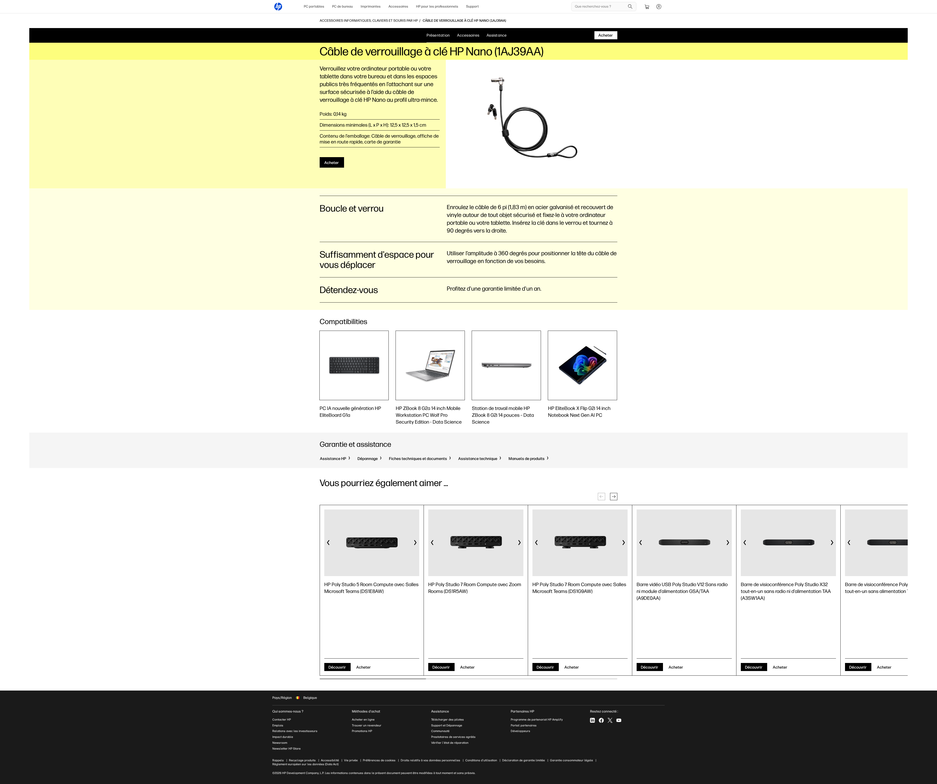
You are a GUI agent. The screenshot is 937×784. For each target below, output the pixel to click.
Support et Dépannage (446, 725)
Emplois (277, 725)
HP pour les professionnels (437, 6)
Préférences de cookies (379, 760)
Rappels (278, 760)
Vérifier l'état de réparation (449, 742)
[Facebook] (601, 720)
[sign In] (659, 6)
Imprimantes (371, 6)
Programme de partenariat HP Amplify (537, 719)
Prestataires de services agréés (453, 737)
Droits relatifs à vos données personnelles (430, 760)
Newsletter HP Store (286, 748)
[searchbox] (600, 6)
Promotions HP (362, 731)
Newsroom (279, 742)
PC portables (314, 6)
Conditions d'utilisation (481, 760)
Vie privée (351, 760)
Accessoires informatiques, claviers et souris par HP (369, 21)
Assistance (497, 35)
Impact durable (282, 737)
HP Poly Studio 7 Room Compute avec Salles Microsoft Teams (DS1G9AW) (579, 587)
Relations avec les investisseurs (294, 731)
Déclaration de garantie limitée (523, 760)
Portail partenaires (524, 725)
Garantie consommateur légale (571, 760)
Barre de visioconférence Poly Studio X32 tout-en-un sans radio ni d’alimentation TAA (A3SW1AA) (786, 591)
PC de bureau (342, 6)
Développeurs (521, 731)
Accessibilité (330, 760)
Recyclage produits (302, 760)
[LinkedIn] (592, 720)
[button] (613, 496)
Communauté (440, 731)
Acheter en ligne (363, 719)
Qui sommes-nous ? (287, 711)
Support (472, 6)
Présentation (438, 35)
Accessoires (398, 6)
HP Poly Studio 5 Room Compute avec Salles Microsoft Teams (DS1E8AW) (371, 587)
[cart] (647, 6)
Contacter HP (281, 719)
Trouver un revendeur (366, 725)
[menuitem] (314, 6)
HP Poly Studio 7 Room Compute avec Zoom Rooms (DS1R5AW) (474, 587)
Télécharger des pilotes (447, 719)
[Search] (630, 7)
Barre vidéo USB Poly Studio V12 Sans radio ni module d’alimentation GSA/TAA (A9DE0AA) (682, 591)
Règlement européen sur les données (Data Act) (305, 764)
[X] (610, 720)
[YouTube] (618, 720)
